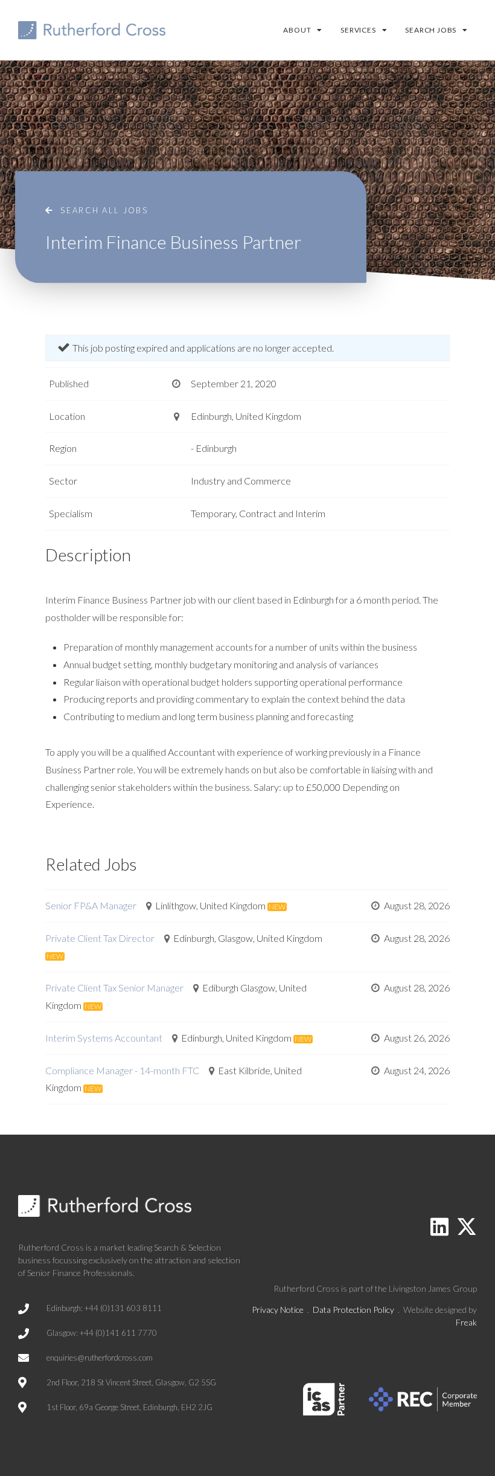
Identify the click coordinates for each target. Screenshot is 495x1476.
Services (357, 29)
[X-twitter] (466, 1226)
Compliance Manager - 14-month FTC (122, 1070)
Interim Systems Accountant (103, 1037)
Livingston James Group (433, 1288)
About (297, 29)
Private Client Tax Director (100, 938)
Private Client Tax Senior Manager (114, 987)
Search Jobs (430, 29)
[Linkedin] (439, 1226)
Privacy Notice (278, 1309)
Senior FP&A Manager (90, 905)
